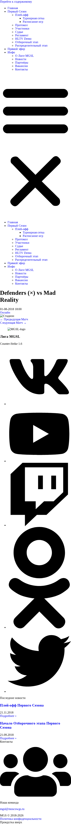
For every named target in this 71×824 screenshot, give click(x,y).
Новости (20, 59)
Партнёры (21, 62)
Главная (13, 8)
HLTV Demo (23, 38)
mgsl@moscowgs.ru (12, 809)
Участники (22, 28)
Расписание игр (33, 21)
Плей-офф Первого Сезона (22, 705)
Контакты (21, 69)
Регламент (21, 35)
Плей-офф (21, 14)
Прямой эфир (16, 49)
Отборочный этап (26, 42)
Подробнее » (8, 715)
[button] (35, 146)
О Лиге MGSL (24, 55)
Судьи (19, 31)
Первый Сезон (17, 11)
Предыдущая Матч (14, 319)
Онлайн (5, 312)
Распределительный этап (31, 45)
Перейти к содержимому (16, 1)
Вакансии (21, 66)
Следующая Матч (13, 322)
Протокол (21, 25)
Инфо (11, 52)
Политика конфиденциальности (20, 818)
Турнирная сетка (33, 18)
